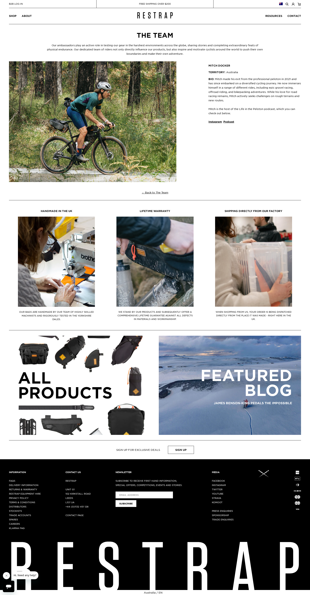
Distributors (17, 506)
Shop (13, 15)
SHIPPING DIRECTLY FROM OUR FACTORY (253, 210)
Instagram (219, 485)
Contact (294, 15)
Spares (13, 519)
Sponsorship (220, 515)
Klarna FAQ (17, 528)
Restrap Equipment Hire (25, 493)
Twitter (217, 489)
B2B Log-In (16, 3)
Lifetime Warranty (155, 210)
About (27, 15)
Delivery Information (23, 485)
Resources (273, 15)
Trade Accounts (20, 515)
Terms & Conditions (22, 502)
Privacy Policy (19, 498)
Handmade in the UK (56, 210)
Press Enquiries (222, 510)
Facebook (218, 480)
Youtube (217, 493)
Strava (216, 498)
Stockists (15, 510)
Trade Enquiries (223, 519)
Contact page (74, 515)
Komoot (217, 502)
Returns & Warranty (23, 489)
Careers (14, 523)
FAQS (12, 480)
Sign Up (181, 449)
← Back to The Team (155, 192)
